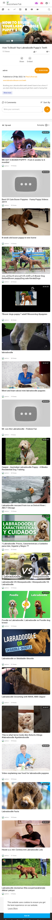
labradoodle (7, 352)
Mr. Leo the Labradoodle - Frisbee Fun (19, 429)
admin (5, 70)
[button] (47, 3)
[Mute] (44, 41)
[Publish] (47, 109)
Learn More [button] (13, 908)
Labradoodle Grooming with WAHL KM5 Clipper (23, 696)
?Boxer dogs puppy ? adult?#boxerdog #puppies (24, 314)
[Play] (3, 41)
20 (40, 40)
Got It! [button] (27, 916)
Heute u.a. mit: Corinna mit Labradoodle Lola (22, 849)
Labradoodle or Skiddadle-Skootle (18, 658)
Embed (30, 61)
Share (21, 61)
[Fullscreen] (48, 41)
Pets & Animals (31, 77)
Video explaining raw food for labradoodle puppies (25, 773)
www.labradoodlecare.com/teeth (14, 80)
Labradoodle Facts (10, 811)
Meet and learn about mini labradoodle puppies (23, 390)
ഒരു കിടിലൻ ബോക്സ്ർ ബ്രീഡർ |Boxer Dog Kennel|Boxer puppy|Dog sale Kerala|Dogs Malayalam (23, 278)
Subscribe (43, 70)
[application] (26, 29)
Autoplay (40, 125)
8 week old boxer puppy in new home (19, 237)
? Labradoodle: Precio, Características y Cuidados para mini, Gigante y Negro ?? (25, 544)
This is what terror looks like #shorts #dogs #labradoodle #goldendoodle (22, 736)
